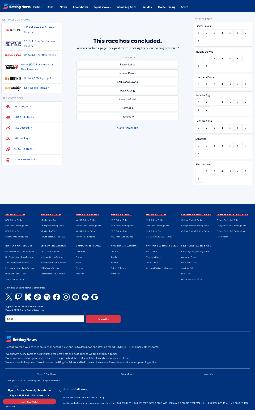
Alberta (114, 262)
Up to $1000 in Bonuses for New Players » (37, 67)
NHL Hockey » (22, 138)
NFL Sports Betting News (16, 225)
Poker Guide (152, 262)
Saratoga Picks (187, 268)
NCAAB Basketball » (25, 159)
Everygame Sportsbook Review (19, 268)
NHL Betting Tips (154, 231)
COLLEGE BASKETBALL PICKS (232, 214)
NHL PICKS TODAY (156, 214)
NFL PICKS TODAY (15, 214)
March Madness (224, 236)
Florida (79, 257)
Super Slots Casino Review (53, 273)
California (80, 251)
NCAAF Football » (24, 149)
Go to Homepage (127, 127)
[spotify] (47, 297)
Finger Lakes (127, 64)
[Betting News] (17, 6)
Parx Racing (127, 90)
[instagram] (66, 297)
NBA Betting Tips (48, 231)
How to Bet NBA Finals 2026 (54, 236)
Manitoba (115, 273)
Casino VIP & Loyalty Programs (160, 268)
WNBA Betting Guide (85, 231)
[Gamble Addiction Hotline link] (66, 389)
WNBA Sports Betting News (88, 225)
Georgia (79, 268)
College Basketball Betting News (231, 225)
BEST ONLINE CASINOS (53, 245)
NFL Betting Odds (13, 220)
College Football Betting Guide (195, 231)
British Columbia (118, 268)
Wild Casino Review (50, 268)
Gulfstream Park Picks (191, 279)
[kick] (27, 297)
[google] (94, 297)
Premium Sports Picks (15, 273)
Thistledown (127, 116)
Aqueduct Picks (188, 257)
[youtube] (75, 297)
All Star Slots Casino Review (53, 262)
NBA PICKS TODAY (51, 214)
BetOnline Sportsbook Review (19, 257)
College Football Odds (191, 220)
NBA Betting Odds (49, 220)
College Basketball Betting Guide (231, 231)
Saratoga (127, 107)
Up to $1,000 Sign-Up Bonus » (41, 78)
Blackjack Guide (153, 257)
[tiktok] (37, 297)
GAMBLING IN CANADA (124, 245)
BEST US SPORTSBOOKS (18, 245)
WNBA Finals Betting (85, 236)
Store (184, 7)
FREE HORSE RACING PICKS (196, 245)
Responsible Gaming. (95, 397)
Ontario (114, 251)
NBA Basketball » (24, 117)
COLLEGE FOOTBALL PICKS (196, 214)
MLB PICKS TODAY (121, 214)
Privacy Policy (127, 374)
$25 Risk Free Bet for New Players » (39, 30)
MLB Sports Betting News (122, 225)
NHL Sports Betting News (157, 225)
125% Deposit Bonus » (36, 88)
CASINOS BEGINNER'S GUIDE (162, 245)
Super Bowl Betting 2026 (16, 236)
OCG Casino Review (50, 251)
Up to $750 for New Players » (41, 55)
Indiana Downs (127, 73)
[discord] (85, 297)
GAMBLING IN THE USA (88, 245)
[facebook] (56, 297)
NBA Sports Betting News (52, 225)
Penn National (127, 99)
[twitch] (18, 297)
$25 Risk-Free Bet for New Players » (39, 44)
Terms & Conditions (46, 374)
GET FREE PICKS (29, 401)
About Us (208, 374)
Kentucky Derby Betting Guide (195, 251)
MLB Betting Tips (119, 231)
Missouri (80, 273)
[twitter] (8, 297)
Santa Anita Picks (189, 262)
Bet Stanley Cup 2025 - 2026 (159, 236)
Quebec (114, 257)
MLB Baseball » (23, 127)
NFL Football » (22, 106)
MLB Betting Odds (119, 220)
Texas (78, 262)
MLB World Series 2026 (122, 236)
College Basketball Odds (227, 220)
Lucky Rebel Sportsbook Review (19, 251)
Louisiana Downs (127, 81)
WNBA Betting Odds (85, 220)
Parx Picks (186, 273)
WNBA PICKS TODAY (87, 214)
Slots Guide (151, 251)
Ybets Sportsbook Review (16, 262)
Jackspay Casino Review (52, 257)
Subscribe (103, 318)
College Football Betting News (195, 225)
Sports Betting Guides (15, 279)
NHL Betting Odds (154, 220)
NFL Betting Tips (12, 231)
